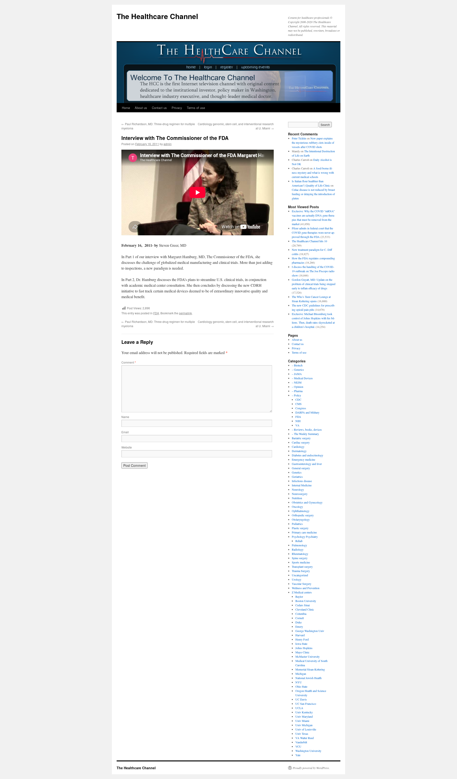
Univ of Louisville (305, 729)
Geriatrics (297, 476)
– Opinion (297, 387)
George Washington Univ (309, 631)
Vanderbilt (301, 742)
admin (168, 144)
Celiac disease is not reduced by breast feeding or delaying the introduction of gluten (313, 194)
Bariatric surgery (301, 438)
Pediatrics (297, 524)
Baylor (299, 596)
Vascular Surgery (301, 584)
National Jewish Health (308, 678)
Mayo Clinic (302, 652)
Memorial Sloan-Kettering (310, 669)
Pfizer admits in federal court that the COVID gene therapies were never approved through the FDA (313, 232)
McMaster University (307, 656)
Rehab (299, 541)
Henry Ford (302, 639)
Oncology (297, 506)
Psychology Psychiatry (305, 536)
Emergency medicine (303, 459)
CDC (298, 399)
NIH (298, 421)
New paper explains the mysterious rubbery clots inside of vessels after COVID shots (313, 142)
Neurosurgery (300, 494)
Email (125, 432)
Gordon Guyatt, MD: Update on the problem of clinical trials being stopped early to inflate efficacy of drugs (313, 284)
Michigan (300, 673)
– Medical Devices (302, 378)
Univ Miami (302, 721)
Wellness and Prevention (305, 588)
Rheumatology (300, 554)
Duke (298, 622)
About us (141, 107)
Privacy (177, 107)
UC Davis (301, 699)
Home (126, 107)
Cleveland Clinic (304, 609)
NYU (298, 682)
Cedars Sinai (302, 605)
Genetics (297, 472)
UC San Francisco (305, 703)
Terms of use (196, 107)
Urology (296, 579)
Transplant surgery (302, 566)
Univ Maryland (304, 716)
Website (126, 447)
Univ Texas (301, 733)
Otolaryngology (301, 519)
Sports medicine (301, 562)
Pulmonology (299, 545)
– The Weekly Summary (305, 434)
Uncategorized (300, 575)
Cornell (299, 618)
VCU (298, 746)
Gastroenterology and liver (307, 464)
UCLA (299, 708)
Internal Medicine (302, 485)
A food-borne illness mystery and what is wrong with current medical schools (313, 172)
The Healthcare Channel (157, 16)
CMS (298, 404)
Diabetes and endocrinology (307, 455)
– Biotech (297, 365)
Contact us (159, 107)
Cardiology (298, 447)
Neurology (298, 489)
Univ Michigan (304, 725)
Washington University (308, 751)
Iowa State (301, 644)
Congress (300, 408)
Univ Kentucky (304, 712)
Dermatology (299, 451)
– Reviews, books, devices (307, 429)
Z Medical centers (302, 592)
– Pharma (297, 391)
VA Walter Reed (304, 738)
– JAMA (297, 374)
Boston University (305, 601)
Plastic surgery (300, 528)
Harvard (300, 635)
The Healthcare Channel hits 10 (309, 241)
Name (125, 417)
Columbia (300, 614)
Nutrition (297, 498)
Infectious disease (302, 481)
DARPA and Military (307, 412)
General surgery (301, 468)
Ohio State (301, 686)
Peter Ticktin (299, 138)
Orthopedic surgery (303, 515)
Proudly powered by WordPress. (311, 768)
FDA (156, 313)
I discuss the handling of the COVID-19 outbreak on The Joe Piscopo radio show (313, 271)
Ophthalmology (300, 511)
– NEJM (297, 382)
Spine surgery (300, 558)
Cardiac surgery (301, 442)
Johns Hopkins (304, 648)
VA (297, 425)
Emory (299, 626)
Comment (128, 362)
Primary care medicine (304, 532)
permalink (185, 313)
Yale (297, 755)
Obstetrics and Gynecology (307, 502)
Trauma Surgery (301, 571)
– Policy (296, 395)
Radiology (297, 549)
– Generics (298, 369)
